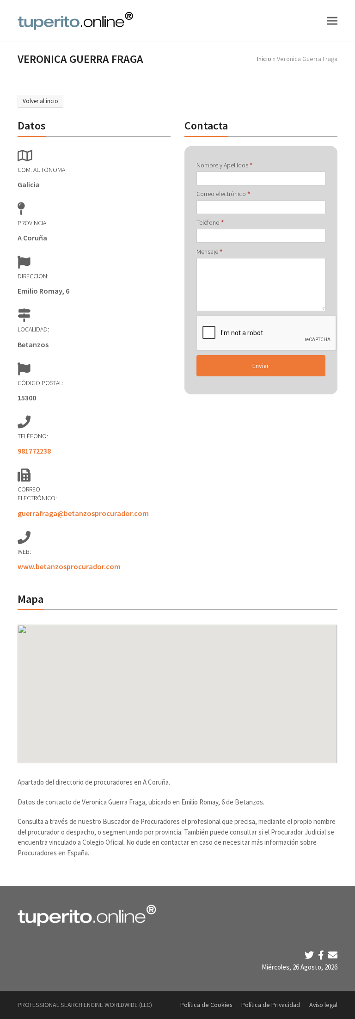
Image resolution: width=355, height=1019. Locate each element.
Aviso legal (323, 1005)
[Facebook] (322, 955)
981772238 (34, 450)
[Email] (332, 955)
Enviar (260, 366)
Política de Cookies (206, 1005)
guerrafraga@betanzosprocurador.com (83, 513)
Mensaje (209, 251)
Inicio (264, 59)
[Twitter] (310, 955)
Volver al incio (40, 101)
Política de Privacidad (270, 1005)
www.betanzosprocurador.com (69, 566)
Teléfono (210, 222)
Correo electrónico (223, 194)
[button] (332, 21)
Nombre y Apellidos (224, 165)
